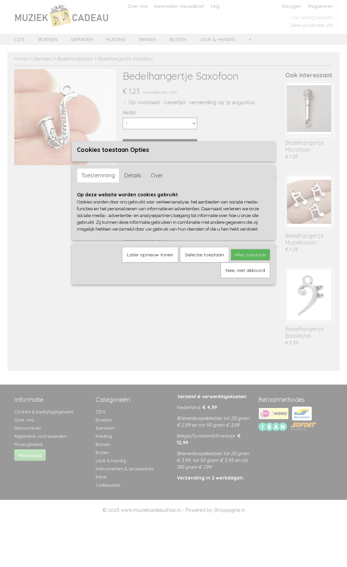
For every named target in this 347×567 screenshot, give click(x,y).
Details (132, 175)
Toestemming (98, 175)
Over (157, 175)
